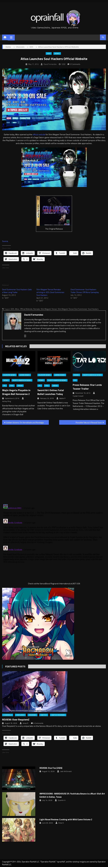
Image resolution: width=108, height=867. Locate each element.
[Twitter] (25, 336)
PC (5, 385)
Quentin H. (62, 800)
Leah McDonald (66, 771)
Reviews (32, 715)
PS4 (11, 385)
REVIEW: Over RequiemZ (15, 719)
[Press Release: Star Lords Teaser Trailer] (89, 361)
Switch (44, 715)
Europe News (9, 375)
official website (38, 134)
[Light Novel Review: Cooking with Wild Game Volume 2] (18, 830)
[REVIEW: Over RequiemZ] (54, 691)
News (57, 53)
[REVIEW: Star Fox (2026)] (18, 778)
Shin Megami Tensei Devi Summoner (72, 309)
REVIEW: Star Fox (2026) (51, 768)
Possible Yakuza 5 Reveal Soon (89, 422)
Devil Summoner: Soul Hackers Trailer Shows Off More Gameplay (85, 291)
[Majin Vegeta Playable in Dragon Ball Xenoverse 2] (18, 361)
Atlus (17, 309)
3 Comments (75, 64)
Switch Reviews (58, 715)
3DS (48, 53)
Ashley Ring (6, 401)
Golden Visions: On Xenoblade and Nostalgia (25, 422)
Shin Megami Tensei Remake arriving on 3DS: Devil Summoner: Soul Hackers (50, 292)
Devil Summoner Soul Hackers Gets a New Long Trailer (17, 291)
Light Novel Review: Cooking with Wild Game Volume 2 (66, 819)
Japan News (25, 375)
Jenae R (25, 723)
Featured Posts (15, 666)
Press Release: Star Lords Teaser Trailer (87, 387)
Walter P (62, 398)
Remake (36, 309)
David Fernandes (50, 64)
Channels (8, 715)
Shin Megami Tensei (49, 309)
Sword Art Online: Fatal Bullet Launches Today (50, 392)
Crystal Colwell (78, 396)
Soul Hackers (93, 309)
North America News (22, 380)
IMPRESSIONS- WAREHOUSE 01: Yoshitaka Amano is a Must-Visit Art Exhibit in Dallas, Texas (72, 795)
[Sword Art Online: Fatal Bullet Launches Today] (54, 361)
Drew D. (61, 823)
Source (5, 241)
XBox (20, 385)
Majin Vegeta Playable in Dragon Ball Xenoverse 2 (16, 392)
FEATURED (20, 715)
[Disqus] (54, 463)
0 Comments (38, 723)
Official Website (26, 309)
